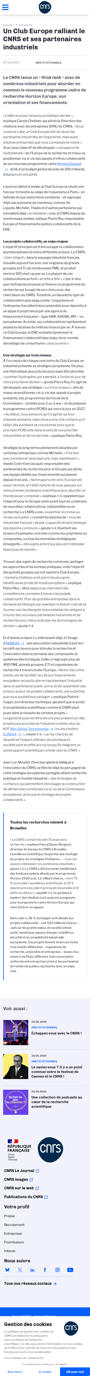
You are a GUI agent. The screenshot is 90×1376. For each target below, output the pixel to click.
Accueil (8, 25)
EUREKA (10, 734)
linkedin (32, 1269)
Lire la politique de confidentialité (24, 1357)
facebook (45, 1269)
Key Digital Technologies (30, 729)
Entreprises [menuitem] (13, 1234)
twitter (20, 1269)
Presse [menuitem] (9, 1216)
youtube (70, 1269)
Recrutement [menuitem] (14, 1225)
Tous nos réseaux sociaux (20, 1283)
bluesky (7, 1269)
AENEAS (12, 643)
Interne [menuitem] (9, 1251)
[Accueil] (45, 7)
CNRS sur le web (19, 1188)
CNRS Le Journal (19, 1170)
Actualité (25, 25)
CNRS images (16, 1179)
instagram (57, 1269)
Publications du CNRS (23, 1197)
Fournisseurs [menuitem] (14, 1242)
